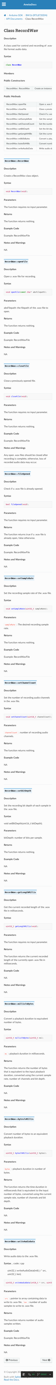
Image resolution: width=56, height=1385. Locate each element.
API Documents (14, 19)
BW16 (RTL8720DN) (36, 15)
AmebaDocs (30, 4)
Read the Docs (11, 1380)
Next (45, 1360)
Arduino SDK (16, 15)
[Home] (5, 15)
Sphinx (18, 1377)
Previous (13, 1360)
